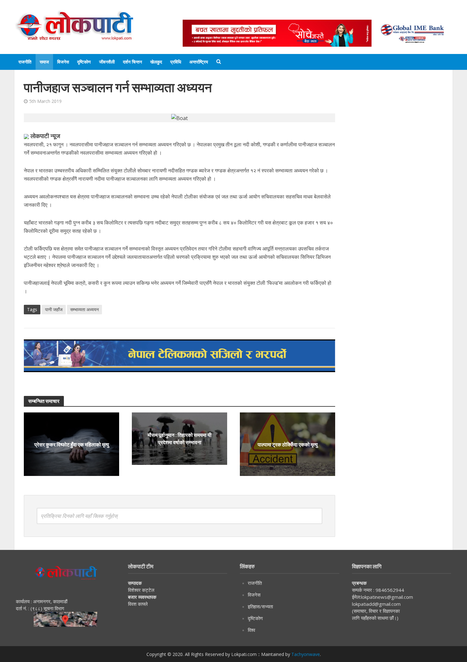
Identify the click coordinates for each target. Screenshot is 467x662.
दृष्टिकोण (84, 62)
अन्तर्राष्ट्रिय (198, 62)
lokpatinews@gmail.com (387, 597)
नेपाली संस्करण (289, 13)
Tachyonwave (305, 654)
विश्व (251, 630)
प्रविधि (175, 62)
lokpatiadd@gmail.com (376, 604)
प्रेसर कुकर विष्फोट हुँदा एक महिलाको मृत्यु (71, 444)
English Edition (248, 13)
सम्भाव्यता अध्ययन (84, 309)
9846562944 (389, 590)
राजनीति (24, 62)
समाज (44, 62)
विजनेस (63, 62)
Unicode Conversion (335, 13)
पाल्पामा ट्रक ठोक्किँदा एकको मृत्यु (288, 444)
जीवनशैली (107, 62)
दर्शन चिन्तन (132, 62)
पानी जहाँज (54, 309)
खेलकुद (156, 62)
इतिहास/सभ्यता (260, 606)
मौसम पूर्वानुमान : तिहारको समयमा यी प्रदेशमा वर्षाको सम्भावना (180, 438)
